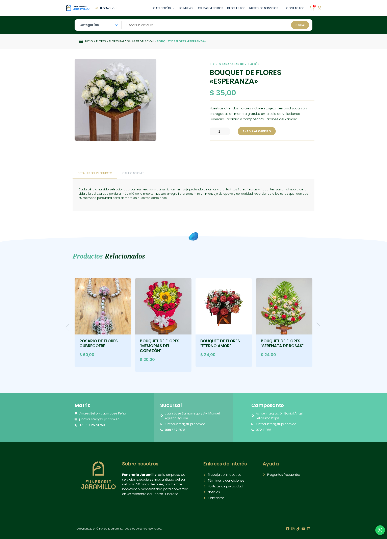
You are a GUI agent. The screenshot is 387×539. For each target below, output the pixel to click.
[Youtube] (303, 529)
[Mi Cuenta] (319, 8)
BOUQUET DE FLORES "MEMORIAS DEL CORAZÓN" (159, 346)
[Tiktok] (298, 529)
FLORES (101, 41)
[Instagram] (293, 529)
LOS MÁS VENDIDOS (210, 8)
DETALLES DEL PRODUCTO (95, 173)
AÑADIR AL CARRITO (256, 131)
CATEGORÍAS (162, 8)
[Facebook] (287, 529)
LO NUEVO (186, 8)
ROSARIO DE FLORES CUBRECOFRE (98, 343)
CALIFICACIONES (133, 173)
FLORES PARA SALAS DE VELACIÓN (131, 41)
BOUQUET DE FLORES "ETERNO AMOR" (220, 343)
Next (317, 326)
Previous (69, 327)
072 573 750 (109, 8)
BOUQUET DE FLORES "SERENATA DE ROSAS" (282, 343)
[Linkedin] (308, 529)
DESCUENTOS (236, 8)
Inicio (89, 41)
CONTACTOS (295, 8)
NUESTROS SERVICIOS (263, 8)
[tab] (95, 173)
